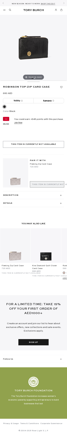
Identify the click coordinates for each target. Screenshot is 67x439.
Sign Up (33, 342)
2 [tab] (34, 78)
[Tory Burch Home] (33, 10)
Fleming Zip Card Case (41, 164)
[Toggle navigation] (4, 9)
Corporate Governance (51, 423)
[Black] (4, 107)
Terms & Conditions (29, 423)
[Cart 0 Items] (61, 10)
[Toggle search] (10, 10)
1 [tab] (32, 78)
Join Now (18, 122)
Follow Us (8, 359)
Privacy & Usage (11, 423)
